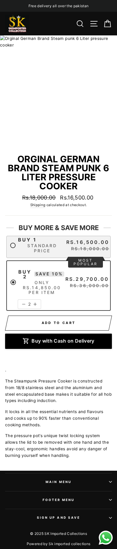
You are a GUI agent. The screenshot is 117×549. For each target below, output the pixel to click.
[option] (58, 6)
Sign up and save (58, 517)
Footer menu (59, 500)
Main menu (58, 482)
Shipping (38, 205)
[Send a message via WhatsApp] (106, 538)
